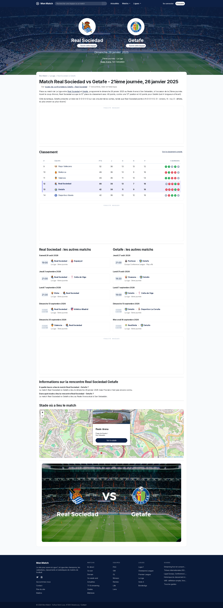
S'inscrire (180, 4)
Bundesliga (142, 586)
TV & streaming (93, 586)
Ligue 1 (141, 567)
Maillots (39, 593)
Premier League (144, 574)
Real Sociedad (73, 91)
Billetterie (90, 593)
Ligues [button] (136, 3)
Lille (114, 586)
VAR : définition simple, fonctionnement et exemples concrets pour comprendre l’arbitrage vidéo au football (175, 581)
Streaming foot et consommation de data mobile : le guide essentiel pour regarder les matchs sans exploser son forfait (175, 567)
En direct (90, 567)
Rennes (116, 582)
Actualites (91, 582)
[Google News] (41, 577)
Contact (39, 586)
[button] (128, 411)
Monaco (116, 578)
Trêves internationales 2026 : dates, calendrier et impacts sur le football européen (175, 570)
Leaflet (169, 457)
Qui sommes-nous (43, 582)
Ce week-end (92, 578)
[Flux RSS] (45, 577)
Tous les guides (170, 584)
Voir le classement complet (172, 152)
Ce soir (90, 571)
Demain (90, 574)
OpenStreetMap (178, 457)
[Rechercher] (104, 3)
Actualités (114, 3)
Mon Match (43, 76)
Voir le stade (111, 440)
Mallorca (62, 172)
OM (114, 571)
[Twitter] (37, 577)
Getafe (85, 91)
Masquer (115, 108)
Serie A (141, 582)
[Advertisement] (110, 126)
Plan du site (40, 589)
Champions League (145, 571)
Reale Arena (105, 62)
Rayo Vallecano (65, 166)
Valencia (62, 178)
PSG (114, 567)
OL (114, 574)
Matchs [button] (125, 3)
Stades (90, 589)
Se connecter (168, 4)
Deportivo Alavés (65, 195)
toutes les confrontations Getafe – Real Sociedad (66, 87)
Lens (115, 589)
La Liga (52, 76)
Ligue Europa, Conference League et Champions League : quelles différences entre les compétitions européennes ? (175, 574)
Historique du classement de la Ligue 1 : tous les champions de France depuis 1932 (175, 577)
